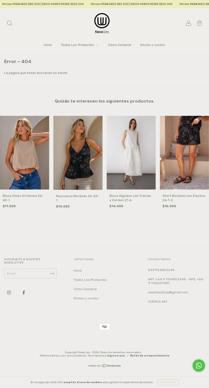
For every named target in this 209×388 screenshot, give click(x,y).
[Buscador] (9, 24)
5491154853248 (161, 270)
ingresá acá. (116, 355)
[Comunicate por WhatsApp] (199, 365)
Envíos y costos (152, 45)
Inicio (48, 45)
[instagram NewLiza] (9, 292)
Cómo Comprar (119, 45)
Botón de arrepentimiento (150, 355)
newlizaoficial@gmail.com (168, 292)
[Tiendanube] (105, 366)
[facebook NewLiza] (24, 292)
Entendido (168, 382)
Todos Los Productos (78, 45)
